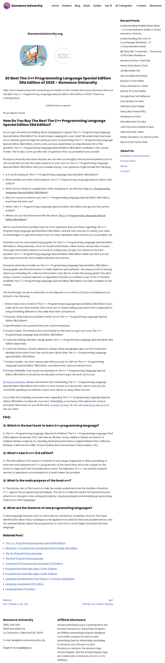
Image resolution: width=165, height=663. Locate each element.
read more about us (94, 405)
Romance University (14, 382)
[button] (132, 5)
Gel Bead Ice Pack (130, 116)
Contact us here (59, 405)
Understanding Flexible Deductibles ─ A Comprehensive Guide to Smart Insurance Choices (140, 29)
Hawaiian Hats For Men (133, 121)
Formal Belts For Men (132, 101)
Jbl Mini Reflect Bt (130, 70)
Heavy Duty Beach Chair (134, 65)
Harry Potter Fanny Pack (133, 142)
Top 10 (108, 5)
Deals (86, 5)
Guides (97, 5)
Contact (141, 5)
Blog (77, 5)
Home (55, 5)
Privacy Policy (128, 161)
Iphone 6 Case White (132, 81)
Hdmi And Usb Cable (132, 132)
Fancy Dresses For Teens (134, 86)
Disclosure (155, 5)
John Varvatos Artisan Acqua (137, 127)
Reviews (67, 5)
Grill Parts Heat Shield (132, 106)
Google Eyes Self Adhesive (135, 96)
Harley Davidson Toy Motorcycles (139, 137)
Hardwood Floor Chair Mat (135, 60)
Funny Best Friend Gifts (133, 111)
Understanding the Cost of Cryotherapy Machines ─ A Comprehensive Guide (135, 42)
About (123, 166)
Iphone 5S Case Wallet (133, 91)
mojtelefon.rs (23, 647)
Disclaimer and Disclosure (135, 156)
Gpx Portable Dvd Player (134, 76)
